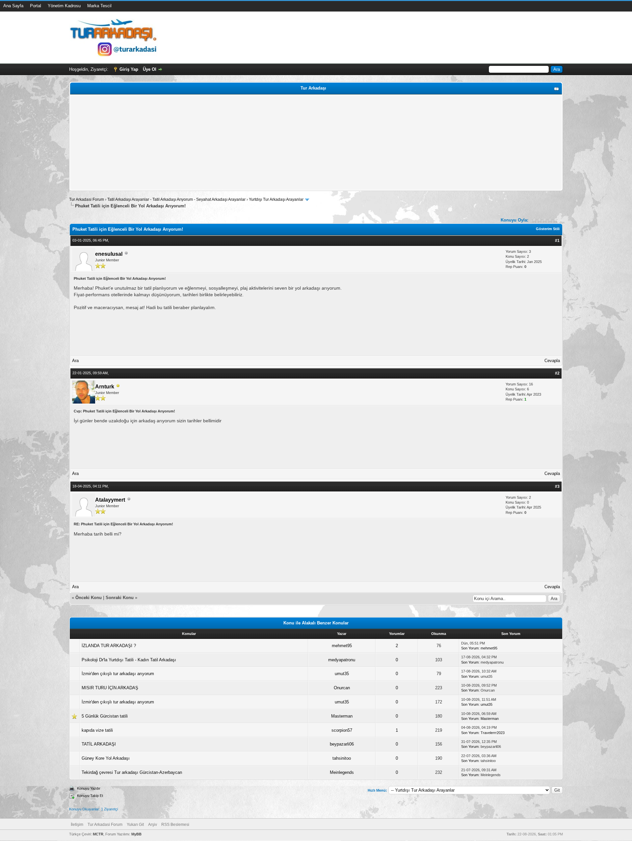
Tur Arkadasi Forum (86, 199)
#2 (557, 373)
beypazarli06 (342, 744)
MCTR (98, 834)
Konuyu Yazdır (88, 788)
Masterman (342, 716)
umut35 (342, 673)
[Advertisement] (268, 142)
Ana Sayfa (13, 5)
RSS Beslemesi (175, 824)
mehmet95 (342, 645)
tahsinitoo (341, 758)
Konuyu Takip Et (90, 796)
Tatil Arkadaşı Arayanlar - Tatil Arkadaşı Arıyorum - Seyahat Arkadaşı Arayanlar (177, 199)
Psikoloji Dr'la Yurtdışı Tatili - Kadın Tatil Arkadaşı (129, 659)
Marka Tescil (99, 5)
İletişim (77, 824)
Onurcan (342, 687)
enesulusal (108, 254)
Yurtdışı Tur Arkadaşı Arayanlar (276, 199)
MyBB (136, 834)
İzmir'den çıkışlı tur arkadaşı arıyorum (118, 673)
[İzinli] (118, 386)
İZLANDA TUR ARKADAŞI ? (109, 645)
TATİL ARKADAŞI (99, 744)
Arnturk (104, 386)
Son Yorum (470, 648)
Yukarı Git (135, 824)
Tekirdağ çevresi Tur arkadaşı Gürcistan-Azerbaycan (132, 772)
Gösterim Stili (548, 229)
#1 (557, 240)
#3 (557, 486)
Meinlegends (342, 772)
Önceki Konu (88, 597)
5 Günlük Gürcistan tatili (105, 716)
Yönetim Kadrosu (64, 5)
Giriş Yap (128, 69)
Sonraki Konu (120, 597)
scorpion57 (341, 730)
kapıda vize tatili (97, 730)
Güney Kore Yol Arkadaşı (106, 758)
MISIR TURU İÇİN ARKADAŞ (110, 687)
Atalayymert (110, 500)
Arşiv (152, 824)
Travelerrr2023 (493, 733)
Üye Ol (149, 69)
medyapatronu (341, 659)
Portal (35, 5)
